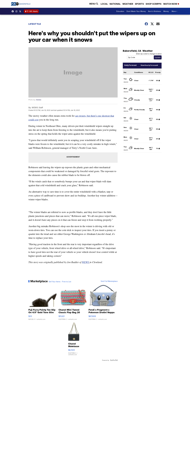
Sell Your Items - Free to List (60, 281)
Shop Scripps (153, 4)
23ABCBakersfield (13, 11)
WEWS (86, 262)
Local (104, 4)
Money (166, 11)
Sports (139, 4)
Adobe (38, 100)
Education (120, 11)
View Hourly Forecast (149, 65)
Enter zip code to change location (149, 54)
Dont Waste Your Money (136, 11)
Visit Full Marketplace (109, 281)
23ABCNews (17, 11)
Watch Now (170, 4)
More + (174, 11)
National (115, 4)
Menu (92, 4)
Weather (127, 4)
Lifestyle (34, 24)
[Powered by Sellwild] (114, 360)
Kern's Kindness (154, 11)
